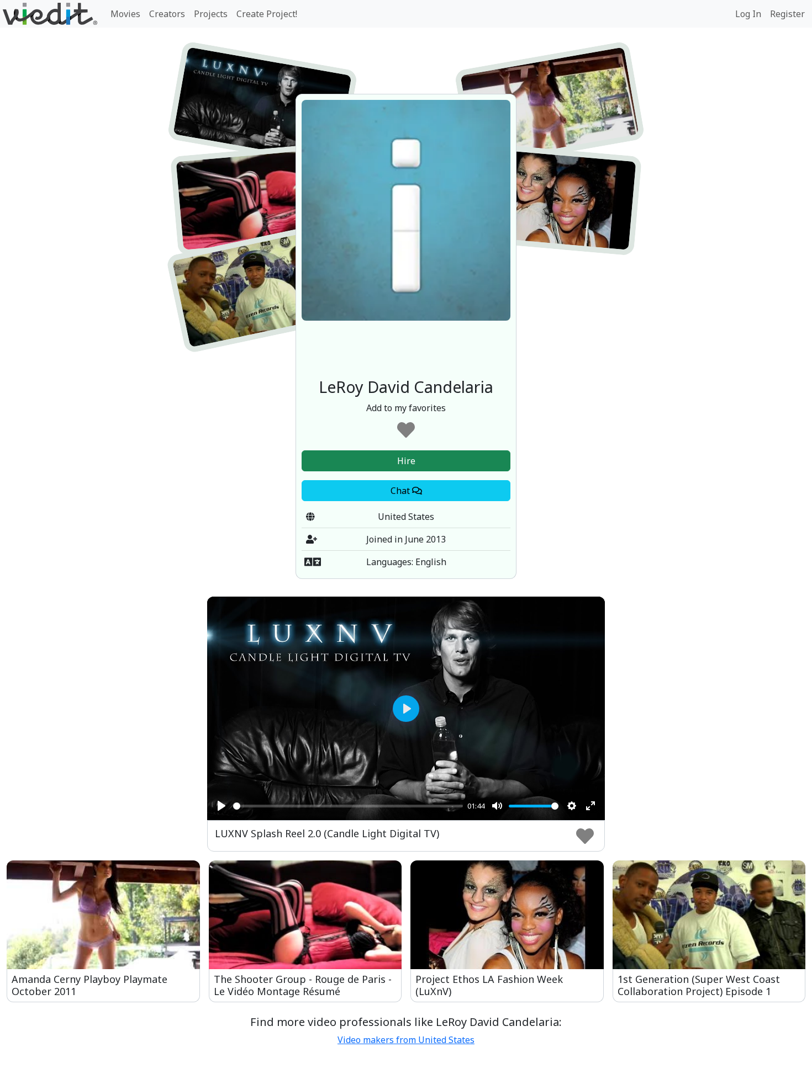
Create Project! (266, 14)
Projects (211, 14)
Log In (748, 14)
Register (787, 14)
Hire (406, 461)
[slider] (348, 806)
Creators (167, 14)
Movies (125, 14)
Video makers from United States (406, 1040)
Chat (401, 491)
